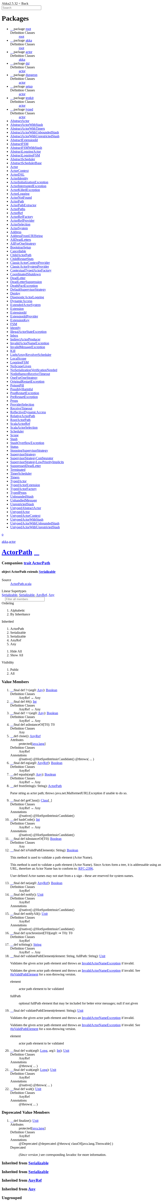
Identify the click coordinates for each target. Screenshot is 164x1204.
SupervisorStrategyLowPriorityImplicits (37, 462)
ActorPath (17, 201)
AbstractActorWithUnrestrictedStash (34, 136)
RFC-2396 (85, 868)
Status (14, 446)
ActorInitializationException (29, 182)
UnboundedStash (22, 496)
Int (35, 701)
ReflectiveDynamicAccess (28, 412)
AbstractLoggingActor (25, 151)
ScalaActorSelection (24, 427)
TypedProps (18, 492)
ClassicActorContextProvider (30, 262)
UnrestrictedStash (22, 504)
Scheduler (17, 431)
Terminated (17, 469)
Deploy (15, 293)
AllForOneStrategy (23, 243)
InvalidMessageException (27, 347)
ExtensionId (18, 312)
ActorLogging (19, 193)
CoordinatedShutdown (25, 274)
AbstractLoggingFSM (25, 155)
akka (22, 59)
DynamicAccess (21, 301)
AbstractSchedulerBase (26, 163)
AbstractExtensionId (24, 140)
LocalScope (18, 358)
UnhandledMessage (23, 500)
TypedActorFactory (23, 489)
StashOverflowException (27, 443)
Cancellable (18, 251)
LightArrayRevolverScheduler (30, 354)
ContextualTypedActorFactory (30, 270)
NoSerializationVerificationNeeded (33, 370)
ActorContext (19, 170)
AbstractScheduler (22, 159)
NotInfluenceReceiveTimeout (30, 374)
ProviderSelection (22, 404)
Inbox (14, 335)
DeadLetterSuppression (26, 282)
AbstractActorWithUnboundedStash (34, 132)
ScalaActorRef (20, 423)
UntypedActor (20, 512)
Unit (40, 894)
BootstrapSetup (20, 247)
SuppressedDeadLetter (25, 466)
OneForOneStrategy (24, 377)
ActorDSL (17, 174)
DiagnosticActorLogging (27, 297)
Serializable (47, 571)
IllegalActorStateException (28, 331)
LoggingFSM (19, 362)
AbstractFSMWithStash (26, 147)
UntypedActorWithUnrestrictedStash (35, 527)
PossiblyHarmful (21, 389)
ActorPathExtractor (23, 205)
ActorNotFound (21, 197)
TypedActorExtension (25, 485)
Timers (14, 477)
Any (51, 595)
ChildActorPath (20, 255)
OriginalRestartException (27, 381)
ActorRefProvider (22, 220)
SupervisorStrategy (23, 454)
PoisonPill (17, 385)
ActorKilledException (25, 190)
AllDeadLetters (20, 239)
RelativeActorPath (22, 416)
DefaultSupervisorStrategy (28, 289)
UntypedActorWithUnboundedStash (34, 523)
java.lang (38, 744)
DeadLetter (17, 278)
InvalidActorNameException (29, 343)
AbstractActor (19, 121)
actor (22, 71)
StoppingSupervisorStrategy (29, 450)
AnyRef (41, 595)
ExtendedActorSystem (25, 305)
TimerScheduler (21, 473)
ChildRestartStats (22, 259)
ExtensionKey (19, 320)
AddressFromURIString (26, 236)
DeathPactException (24, 285)
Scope (14, 435)
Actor (14, 167)
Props (14, 400)
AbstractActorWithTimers (27, 128)
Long (43, 1050)
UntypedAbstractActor (25, 508)
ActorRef (16, 213)
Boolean (51, 690)
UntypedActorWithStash (26, 519)
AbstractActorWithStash (26, 124)
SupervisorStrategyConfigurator (31, 458)
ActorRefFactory (21, 216)
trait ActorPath (37, 563)
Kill (12, 351)
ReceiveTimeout (21, 408)
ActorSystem (19, 228)
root (21, 36)
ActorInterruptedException (28, 186)
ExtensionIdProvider (24, 316)
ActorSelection (20, 224)
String (37, 944)
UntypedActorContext (25, 515)
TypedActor (18, 481)
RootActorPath (20, 420)
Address (15, 232)
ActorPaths (17, 209)
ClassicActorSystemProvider (29, 266)
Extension (17, 308)
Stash (14, 439)
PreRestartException (24, 397)
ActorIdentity (19, 178)
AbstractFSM (19, 144)
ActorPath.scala (20, 584)
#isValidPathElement (24, 974)
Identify (15, 328)
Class (44, 800)
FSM (13, 324)
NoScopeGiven (20, 366)
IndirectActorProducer (25, 339)
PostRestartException (24, 393)
